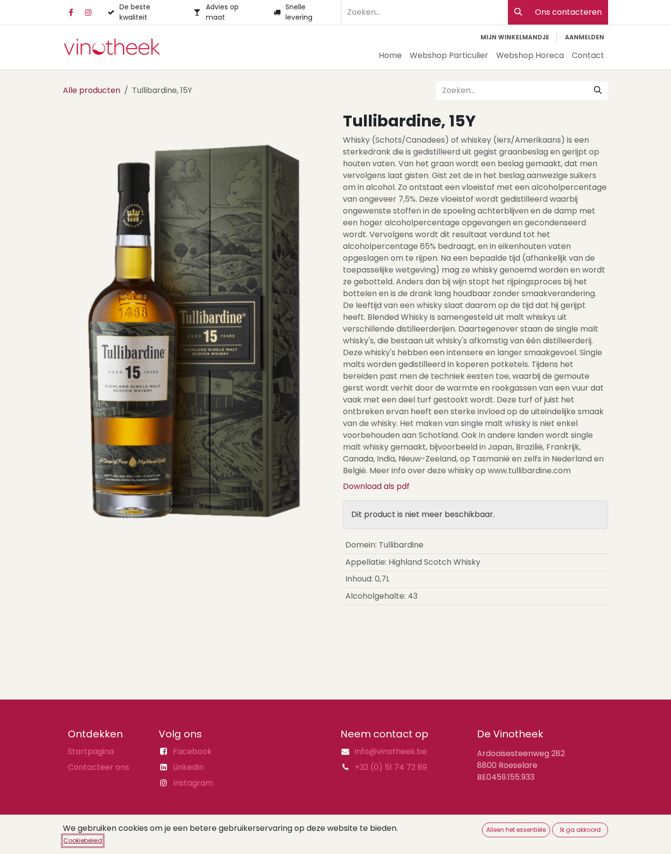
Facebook (192, 751)
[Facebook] (71, 12)
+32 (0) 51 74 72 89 (391, 767)
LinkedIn (188, 767)
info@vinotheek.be (391, 751)
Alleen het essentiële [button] (516, 829)
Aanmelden (584, 37)
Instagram (193, 783)
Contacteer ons (98, 767)
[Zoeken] (518, 12)
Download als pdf (376, 486)
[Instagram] (88, 12)
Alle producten (91, 90)
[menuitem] (390, 55)
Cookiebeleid (82, 840)
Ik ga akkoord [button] (580, 829)
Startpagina (91, 751)
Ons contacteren (568, 12)
